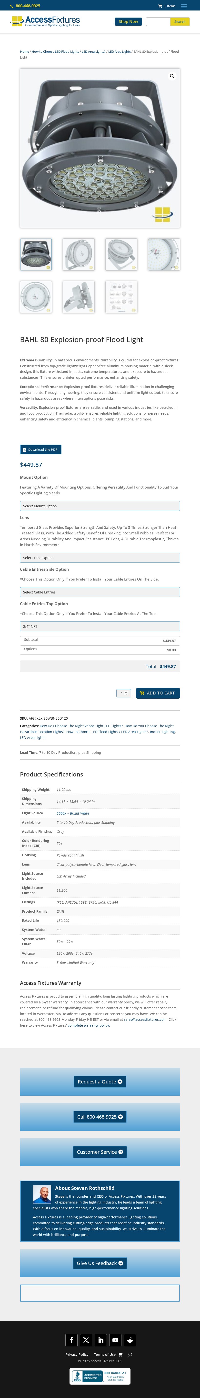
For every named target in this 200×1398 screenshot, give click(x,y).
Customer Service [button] (97, 1152)
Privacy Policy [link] (77, 1355)
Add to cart (161, 693)
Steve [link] (59, 1196)
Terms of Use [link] (105, 1355)
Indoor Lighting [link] (162, 731)
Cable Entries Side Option (44, 569)
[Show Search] (130, 1354)
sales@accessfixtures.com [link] (145, 1019)
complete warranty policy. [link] (89, 1025)
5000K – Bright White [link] (73, 813)
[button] (184, 6)
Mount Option (34, 477)
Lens (24, 518)
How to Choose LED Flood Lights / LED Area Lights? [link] (69, 51)
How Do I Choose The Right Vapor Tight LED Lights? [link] (81, 726)
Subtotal (31, 640)
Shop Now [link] (128, 21)
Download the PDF (42, 449)
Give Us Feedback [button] (97, 1263)
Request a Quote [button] (97, 1081)
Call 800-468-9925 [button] (97, 1116)
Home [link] (24, 51)
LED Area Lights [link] (119, 51)
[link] (166, 5)
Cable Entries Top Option (44, 604)
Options (30, 649)
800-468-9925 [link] (28, 6)
